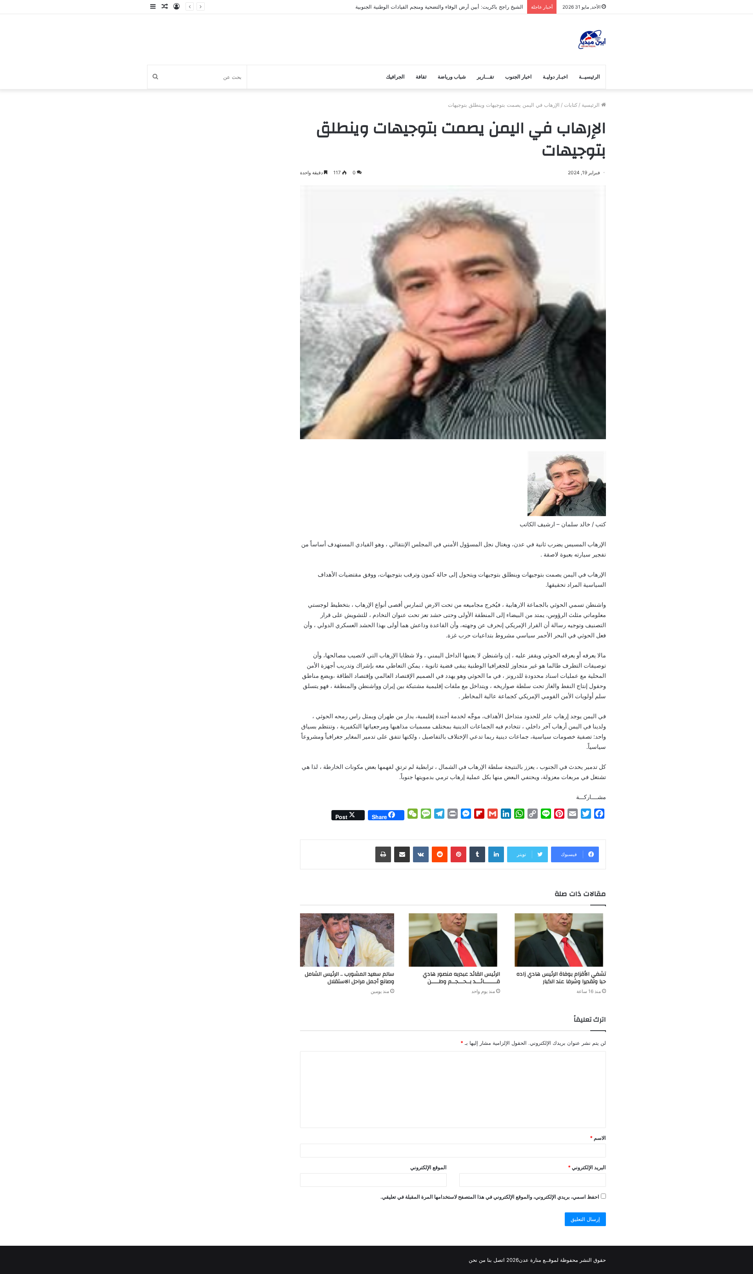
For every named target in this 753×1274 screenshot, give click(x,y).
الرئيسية (591, 105)
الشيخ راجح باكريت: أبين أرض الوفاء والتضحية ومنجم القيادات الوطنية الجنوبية (439, 7)
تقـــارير (485, 77)
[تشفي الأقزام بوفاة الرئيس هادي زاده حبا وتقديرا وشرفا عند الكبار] (559, 939)
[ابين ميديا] (592, 39)
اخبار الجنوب (518, 77)
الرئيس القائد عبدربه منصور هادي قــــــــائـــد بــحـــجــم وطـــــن (461, 978)
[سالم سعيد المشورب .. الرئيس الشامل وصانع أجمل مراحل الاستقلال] (347, 939)
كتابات (570, 105)
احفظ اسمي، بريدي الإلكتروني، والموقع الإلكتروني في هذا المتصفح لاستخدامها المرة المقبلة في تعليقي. (489, 1197)
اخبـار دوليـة (555, 77)
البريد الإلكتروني (587, 1167)
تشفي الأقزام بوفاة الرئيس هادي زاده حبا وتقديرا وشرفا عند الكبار (561, 978)
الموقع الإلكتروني (428, 1167)
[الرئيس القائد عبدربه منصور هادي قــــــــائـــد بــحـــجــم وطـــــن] (453, 939)
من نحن (477, 1260)
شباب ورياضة (452, 77)
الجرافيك (395, 77)
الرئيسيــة (589, 77)
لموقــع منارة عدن (538, 1260)
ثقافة (421, 77)
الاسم (598, 1138)
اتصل (499, 1260)
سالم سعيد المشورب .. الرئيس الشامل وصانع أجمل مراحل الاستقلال (349, 978)
